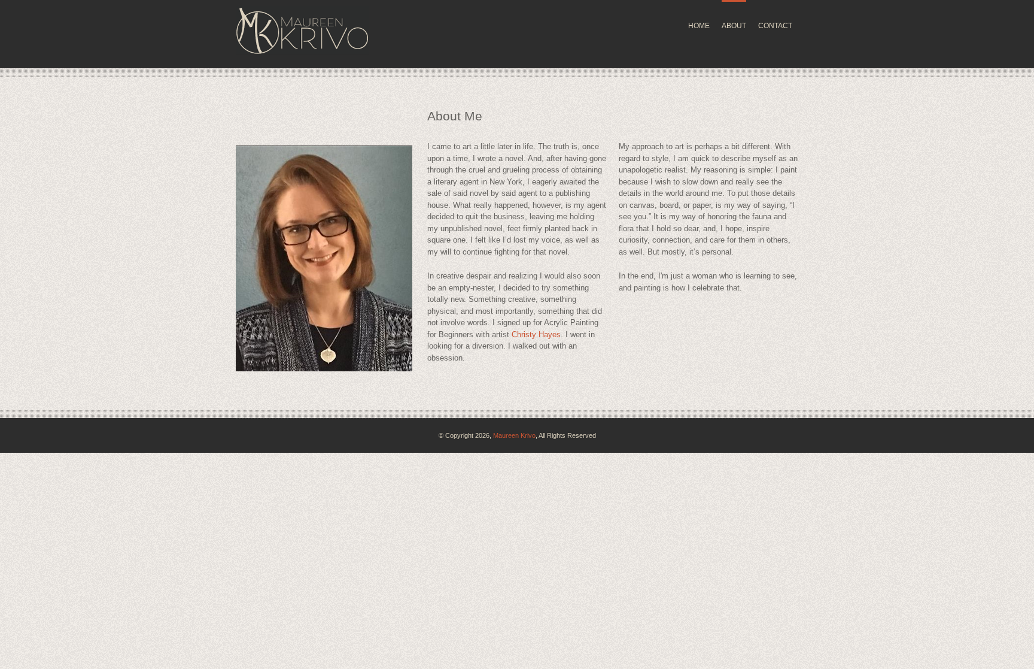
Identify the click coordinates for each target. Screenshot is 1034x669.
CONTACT (775, 26)
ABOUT (734, 26)
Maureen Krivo (514, 435)
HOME (699, 26)
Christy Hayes (536, 334)
